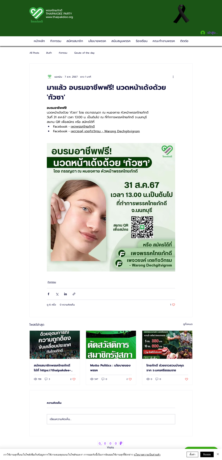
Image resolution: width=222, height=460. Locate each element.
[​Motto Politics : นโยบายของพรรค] (111, 345)
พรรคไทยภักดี (54, 10)
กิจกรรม (63, 53)
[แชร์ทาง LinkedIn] (65, 294)
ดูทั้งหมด (188, 324)
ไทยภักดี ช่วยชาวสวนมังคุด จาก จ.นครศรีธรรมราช (165, 368)
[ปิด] (218, 454)
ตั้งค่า (192, 454)
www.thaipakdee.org (59, 17)
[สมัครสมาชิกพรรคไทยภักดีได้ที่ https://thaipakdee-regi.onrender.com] (55, 345)
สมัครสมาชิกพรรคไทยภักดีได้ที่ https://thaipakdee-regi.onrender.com (52, 368)
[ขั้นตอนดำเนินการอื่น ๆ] (173, 77)
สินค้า (49, 53)
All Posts (34, 53)
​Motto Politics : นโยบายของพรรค (110, 368)
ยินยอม (207, 454)
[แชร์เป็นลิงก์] (74, 294)
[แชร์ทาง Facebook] (48, 294)
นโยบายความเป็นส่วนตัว (147, 454)
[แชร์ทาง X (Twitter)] (57, 294)
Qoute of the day (84, 53)
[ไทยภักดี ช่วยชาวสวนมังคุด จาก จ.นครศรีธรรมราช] (167, 345)
